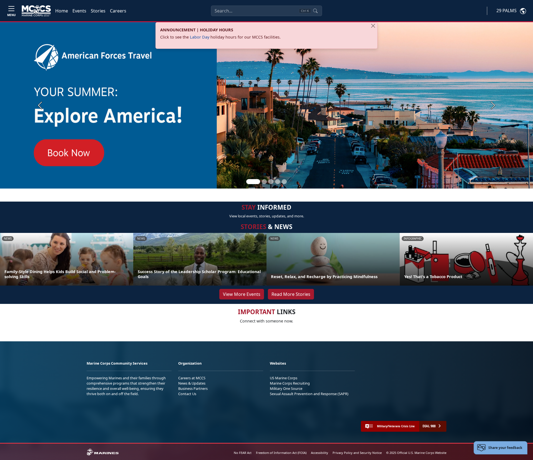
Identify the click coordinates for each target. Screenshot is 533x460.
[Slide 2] (264, 181)
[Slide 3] (270, 181)
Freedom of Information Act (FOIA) (281, 453)
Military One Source (286, 388)
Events (79, 11)
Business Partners (193, 388)
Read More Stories (290, 294)
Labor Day (199, 37)
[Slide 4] (277, 181)
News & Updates (191, 383)
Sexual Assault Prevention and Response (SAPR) (309, 393)
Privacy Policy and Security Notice (357, 453)
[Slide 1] (253, 181)
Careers (118, 11)
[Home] (36, 11)
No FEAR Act (243, 453)
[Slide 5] (284, 181)
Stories (98, 11)
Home (61, 11)
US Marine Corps (283, 377)
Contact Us (187, 393)
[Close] (373, 25)
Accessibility (319, 453)
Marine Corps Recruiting (290, 383)
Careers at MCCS (191, 377)
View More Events (241, 294)
